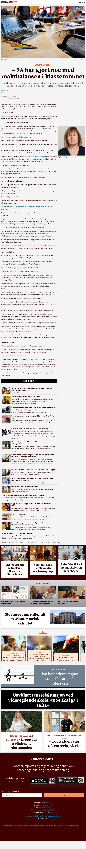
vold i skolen (6, 385)
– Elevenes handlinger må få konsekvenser (17, 137)
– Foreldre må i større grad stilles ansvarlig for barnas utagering (24, 177)
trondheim (22, 542)
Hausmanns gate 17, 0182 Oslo (46, 810)
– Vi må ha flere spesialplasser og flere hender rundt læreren (23, 268)
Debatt (43, 632)
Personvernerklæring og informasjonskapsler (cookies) (42, 816)
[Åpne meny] (84, 2)
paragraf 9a (35, 542)
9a (16, 542)
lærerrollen (55, 542)
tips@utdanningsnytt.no (45, 805)
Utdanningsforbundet (45, 807)
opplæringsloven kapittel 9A (36, 157)
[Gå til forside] (9, 2)
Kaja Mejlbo (48, 803)
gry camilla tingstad (8, 542)
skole (28, 542)
